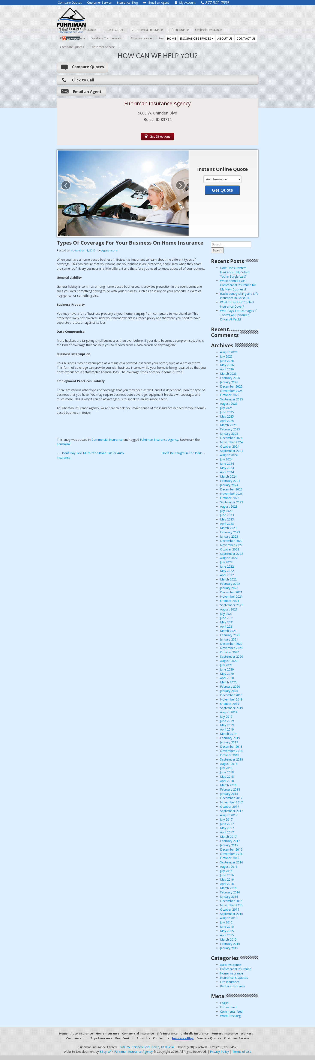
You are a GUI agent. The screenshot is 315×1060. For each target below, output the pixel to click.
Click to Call (83, 80)
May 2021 (227, 622)
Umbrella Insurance (208, 30)
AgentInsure (109, 250)
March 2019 (228, 734)
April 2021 (227, 626)
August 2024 (228, 455)
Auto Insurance (85, 30)
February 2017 (230, 841)
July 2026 (226, 356)
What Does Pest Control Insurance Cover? (237, 304)
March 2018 (228, 785)
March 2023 (228, 528)
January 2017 (229, 845)
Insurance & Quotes (234, 978)
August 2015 (228, 918)
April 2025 (227, 421)
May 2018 (227, 776)
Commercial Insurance (147, 30)
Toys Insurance (141, 38)
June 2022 (227, 566)
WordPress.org (230, 1016)
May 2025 (227, 416)
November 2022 (231, 545)
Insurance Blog (127, 2)
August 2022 (228, 558)
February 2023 (230, 532)
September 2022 (231, 554)
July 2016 (226, 871)
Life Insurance (179, 30)
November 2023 (231, 494)
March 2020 (228, 682)
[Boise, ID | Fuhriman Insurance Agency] (96, 17)
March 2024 (228, 476)
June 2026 (227, 361)
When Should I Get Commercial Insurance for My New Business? (238, 285)
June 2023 (227, 515)
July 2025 (226, 408)
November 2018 (231, 751)
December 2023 (231, 489)
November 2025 (231, 391)
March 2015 (228, 939)
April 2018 (227, 781)
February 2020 (230, 686)
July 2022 (226, 562)
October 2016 (229, 858)
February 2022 (230, 584)
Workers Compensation (108, 38)
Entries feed (228, 1007)
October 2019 (229, 704)
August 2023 (228, 506)
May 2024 (227, 468)
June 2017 (227, 824)
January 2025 (229, 434)
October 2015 (229, 909)
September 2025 (231, 399)
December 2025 (231, 386)
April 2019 (227, 729)
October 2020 (229, 652)
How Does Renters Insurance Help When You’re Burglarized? (234, 272)
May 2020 (227, 674)
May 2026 (227, 365)
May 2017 (227, 828)
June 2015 (227, 927)
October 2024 (229, 446)
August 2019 (228, 712)
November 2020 (231, 648)
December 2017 (231, 798)
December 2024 (231, 438)
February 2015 (230, 944)
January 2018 (229, 794)
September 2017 (231, 811)
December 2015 (231, 901)
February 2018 (230, 789)
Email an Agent (158, 2)
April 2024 (227, 472)
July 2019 (226, 716)
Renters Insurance (72, 38)
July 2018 (226, 768)
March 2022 (228, 579)
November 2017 (231, 802)
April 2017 (227, 832)
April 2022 (227, 575)
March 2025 (228, 425)
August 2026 (228, 352)
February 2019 (230, 738)
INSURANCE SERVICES (195, 38)
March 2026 (228, 373)
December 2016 (231, 849)
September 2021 (231, 605)
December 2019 (231, 695)
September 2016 (231, 862)
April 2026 (227, 369)
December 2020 (231, 644)
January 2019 (229, 742)
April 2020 (227, 678)
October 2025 (229, 395)
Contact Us (161, 1038)
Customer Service (99, 2)
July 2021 (226, 614)
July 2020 (226, 665)
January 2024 (229, 485)
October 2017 (229, 806)
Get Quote (222, 190)
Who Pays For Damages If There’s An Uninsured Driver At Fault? (238, 315)
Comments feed (231, 1011)
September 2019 (231, 708)
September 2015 (231, 914)
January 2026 (229, 382)
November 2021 (231, 596)
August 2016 (228, 867)
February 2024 (230, 481)
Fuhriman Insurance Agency (159, 440)
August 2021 (228, 609)
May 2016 (227, 879)
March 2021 (228, 631)
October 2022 (229, 549)
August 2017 (228, 815)
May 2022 (227, 571)
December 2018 (231, 746)
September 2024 (231, 451)
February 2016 (230, 892)
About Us (143, 1038)
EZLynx (105, 1051)
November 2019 (231, 699)
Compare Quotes (70, 2)
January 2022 (229, 588)
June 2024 (227, 464)
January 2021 (229, 639)
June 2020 (227, 669)
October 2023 (229, 498)
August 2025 (228, 403)
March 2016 (228, 888)
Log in (224, 1003)
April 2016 (227, 884)
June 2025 (227, 412)
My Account (187, 2)
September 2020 (231, 656)
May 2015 (227, 931)
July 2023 (226, 511)
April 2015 (227, 935)
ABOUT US (224, 38)
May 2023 (227, 519)
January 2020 (229, 691)
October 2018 (229, 755)
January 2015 (229, 948)
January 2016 (229, 897)
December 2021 (231, 592)
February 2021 (230, 635)
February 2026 (230, 378)
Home (64, 30)
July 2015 (226, 922)
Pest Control (124, 1038)
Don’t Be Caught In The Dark (183, 453)
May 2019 (227, 725)
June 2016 (227, 875)
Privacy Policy (219, 1051)
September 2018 (231, 759)
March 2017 (228, 836)
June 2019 (227, 721)
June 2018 (227, 772)
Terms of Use (241, 1051)
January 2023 (229, 536)
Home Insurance (113, 30)
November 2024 (231, 442)
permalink (63, 444)
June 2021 (227, 618)
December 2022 (231, 541)
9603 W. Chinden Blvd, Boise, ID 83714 (147, 1047)
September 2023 (231, 502)
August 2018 (228, 764)
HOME (171, 38)
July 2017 (226, 819)
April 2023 (227, 524)
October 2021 (229, 601)
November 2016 (231, 854)
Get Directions (160, 136)
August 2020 (228, 661)
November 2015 (231, 905)
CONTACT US (246, 38)
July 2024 (226, 459)
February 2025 (230, 429)
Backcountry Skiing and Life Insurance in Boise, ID (239, 296)
